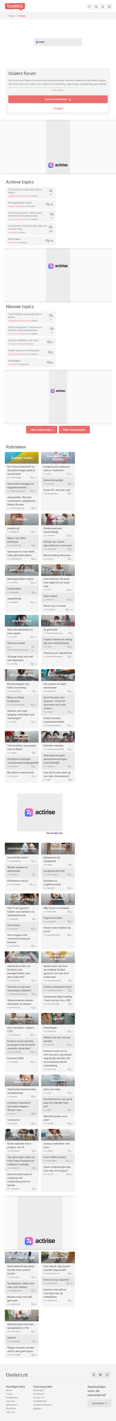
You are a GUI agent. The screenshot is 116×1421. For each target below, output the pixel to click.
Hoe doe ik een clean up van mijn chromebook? (57, 774)
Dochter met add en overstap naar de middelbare (55, 1293)
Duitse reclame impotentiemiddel (54, 720)
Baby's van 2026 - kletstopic (17, 540)
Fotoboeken (14, 588)
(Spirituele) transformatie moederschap (21, 1091)
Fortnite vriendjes (54, 745)
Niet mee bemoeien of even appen (20, 631)
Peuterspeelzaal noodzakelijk (53, 530)
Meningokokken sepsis (20, 578)
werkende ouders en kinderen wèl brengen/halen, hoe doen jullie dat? (19, 971)
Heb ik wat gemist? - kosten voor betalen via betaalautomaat (20, 912)
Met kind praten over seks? (55, 1118)
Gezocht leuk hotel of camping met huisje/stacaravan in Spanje (19, 1180)
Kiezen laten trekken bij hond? (57, 929)
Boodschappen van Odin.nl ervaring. (18, 685)
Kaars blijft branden (55, 1157)
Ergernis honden (53, 917)
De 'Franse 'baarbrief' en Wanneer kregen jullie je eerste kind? (21, 470)
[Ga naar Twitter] (100, 1375)
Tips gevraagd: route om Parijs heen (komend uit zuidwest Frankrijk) (21, 1161)
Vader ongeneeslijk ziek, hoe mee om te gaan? (57, 1168)
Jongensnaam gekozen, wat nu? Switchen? (57, 468)
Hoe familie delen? (18, 857)
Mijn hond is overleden (57, 908)
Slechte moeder (16, 643)
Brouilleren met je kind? (20, 772)
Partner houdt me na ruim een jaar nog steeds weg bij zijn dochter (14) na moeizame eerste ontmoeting (58, 1058)
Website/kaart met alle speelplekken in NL (20, 1326)
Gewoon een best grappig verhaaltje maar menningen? (21, 714)
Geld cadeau (51, 595)
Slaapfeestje (14, 598)
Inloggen (58, 108)
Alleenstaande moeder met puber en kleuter (20, 1002)
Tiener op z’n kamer (55, 605)
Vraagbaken (12, 1397)
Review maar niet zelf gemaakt (19, 1298)
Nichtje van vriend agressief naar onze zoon (58, 543)
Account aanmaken (56, 99)
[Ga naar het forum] (96, 7)
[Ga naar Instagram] (107, 1375)
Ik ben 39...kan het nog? (57, 489)
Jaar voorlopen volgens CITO (20, 1029)
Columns (10, 1401)
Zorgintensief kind (54, 870)
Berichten (11, 1408)
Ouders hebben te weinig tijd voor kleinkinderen (58, 641)
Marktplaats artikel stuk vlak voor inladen (20, 1285)
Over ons (10, 1411)
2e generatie (51, 629)
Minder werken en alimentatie (17, 869)
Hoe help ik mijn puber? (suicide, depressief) (57, 1268)
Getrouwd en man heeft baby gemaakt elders (20, 553)
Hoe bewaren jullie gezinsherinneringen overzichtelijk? (55, 759)
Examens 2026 (15, 1058)
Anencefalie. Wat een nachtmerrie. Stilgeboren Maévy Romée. (21, 501)
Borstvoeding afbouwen (57, 555)
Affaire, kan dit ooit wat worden (57, 1039)
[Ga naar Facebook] (94, 1375)
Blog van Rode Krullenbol (15, 699)
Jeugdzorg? (13, 528)
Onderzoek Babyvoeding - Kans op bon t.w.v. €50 (58, 998)
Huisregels (38, 1390)
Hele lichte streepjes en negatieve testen (20, 485)
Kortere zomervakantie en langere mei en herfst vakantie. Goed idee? (21, 1045)
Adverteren (11, 1404)
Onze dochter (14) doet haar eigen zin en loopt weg (57, 582)
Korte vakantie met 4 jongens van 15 (19, 1145)
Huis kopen (13, 925)
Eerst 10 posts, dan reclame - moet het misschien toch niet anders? (55, 703)
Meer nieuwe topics (74, 429)
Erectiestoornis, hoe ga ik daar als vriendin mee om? (58, 1103)
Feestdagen (50, 1027)
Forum (9, 1393)
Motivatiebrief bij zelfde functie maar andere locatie (20, 1270)
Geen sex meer (52, 1089)
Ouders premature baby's (58, 986)
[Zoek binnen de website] (89, 7)
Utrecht (11, 1337)
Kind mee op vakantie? (56, 1279)
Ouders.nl (17, 1375)
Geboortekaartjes (53, 480)
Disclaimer (38, 1393)
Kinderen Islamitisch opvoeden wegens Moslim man (19, 1106)
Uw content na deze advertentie (55, 685)
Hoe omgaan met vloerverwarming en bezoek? (18, 938)
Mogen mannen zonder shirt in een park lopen (20, 1349)
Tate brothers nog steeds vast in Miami (21, 747)
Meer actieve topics (42, 429)
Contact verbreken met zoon (57, 1145)
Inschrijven (98, 1403)
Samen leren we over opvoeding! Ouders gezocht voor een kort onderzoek (56, 971)
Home (11, 15)
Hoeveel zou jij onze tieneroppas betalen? (19, 988)
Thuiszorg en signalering (58, 652)
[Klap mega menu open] (109, 7)
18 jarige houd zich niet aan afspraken (20, 658)
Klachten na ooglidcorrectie (52, 882)
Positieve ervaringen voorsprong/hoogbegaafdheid (24, 761)
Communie (13, 1119)
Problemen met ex (17, 880)
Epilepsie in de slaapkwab (52, 859)
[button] (58, 90)
